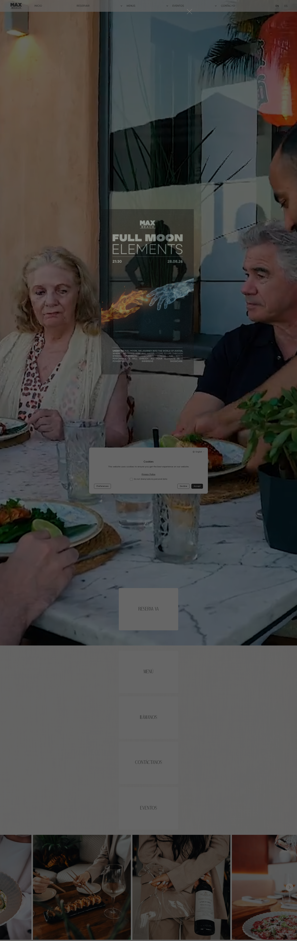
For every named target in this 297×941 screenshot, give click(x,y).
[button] (189, 12)
